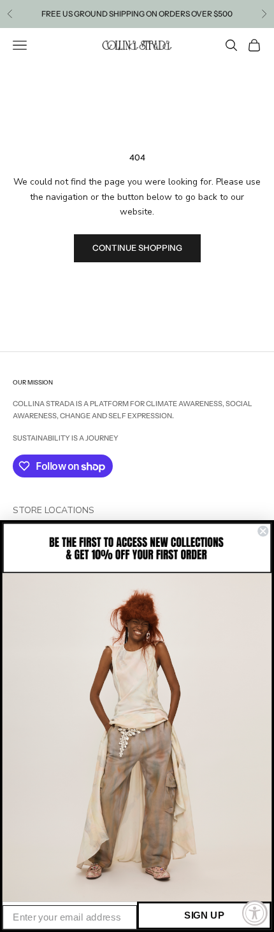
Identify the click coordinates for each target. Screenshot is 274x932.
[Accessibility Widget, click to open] (255, 913)
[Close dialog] (263, 531)
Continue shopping (137, 248)
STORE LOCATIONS (53, 510)
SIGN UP (204, 915)
